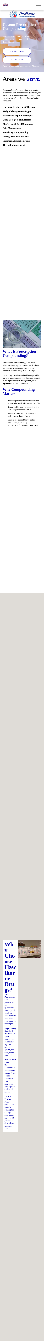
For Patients (17, 60)
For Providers (17, 51)
